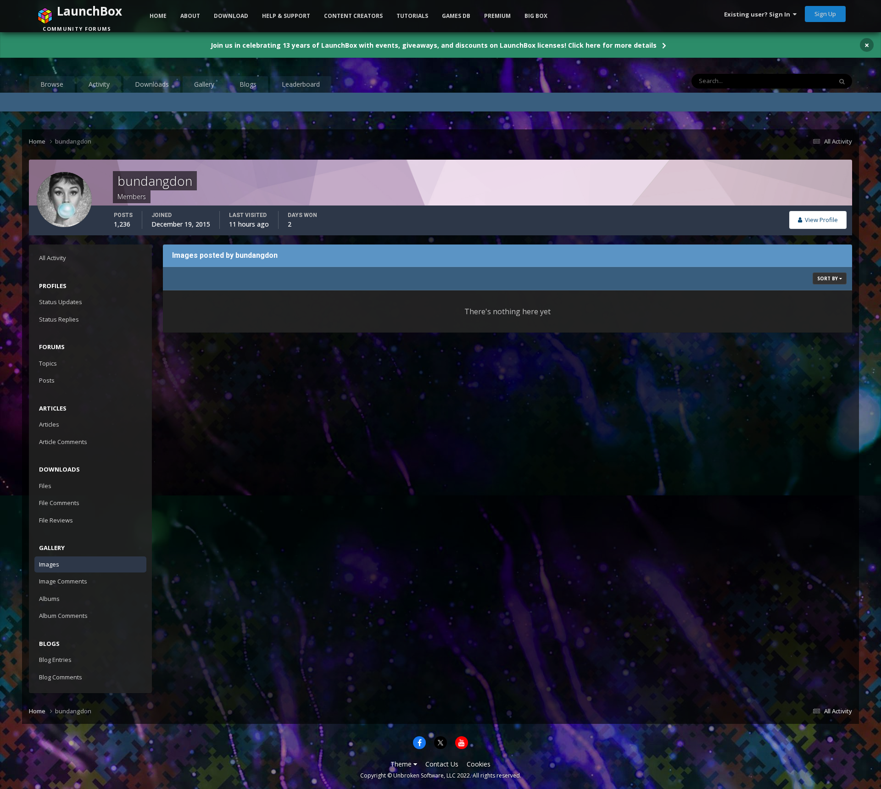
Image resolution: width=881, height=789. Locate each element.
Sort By (828, 278)
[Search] (842, 81)
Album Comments (63, 615)
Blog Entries (55, 660)
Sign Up (825, 14)
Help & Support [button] (286, 16)
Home (158, 16)
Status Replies (59, 319)
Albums (49, 599)
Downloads (152, 84)
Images (49, 564)
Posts (47, 380)
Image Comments (63, 581)
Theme (401, 764)
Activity (99, 84)
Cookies (479, 764)
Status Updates (800, 81)
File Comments (59, 503)
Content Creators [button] (353, 16)
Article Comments (63, 442)
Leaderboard (301, 84)
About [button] (190, 16)
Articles (49, 424)
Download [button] (231, 16)
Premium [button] (497, 16)
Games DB (456, 16)
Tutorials (412, 16)
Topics (48, 363)
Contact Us (441, 764)
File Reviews (56, 520)
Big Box (535, 16)
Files (45, 486)
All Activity (52, 258)
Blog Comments (60, 677)
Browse (51, 84)
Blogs (248, 84)
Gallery (204, 84)
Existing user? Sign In (758, 14)
